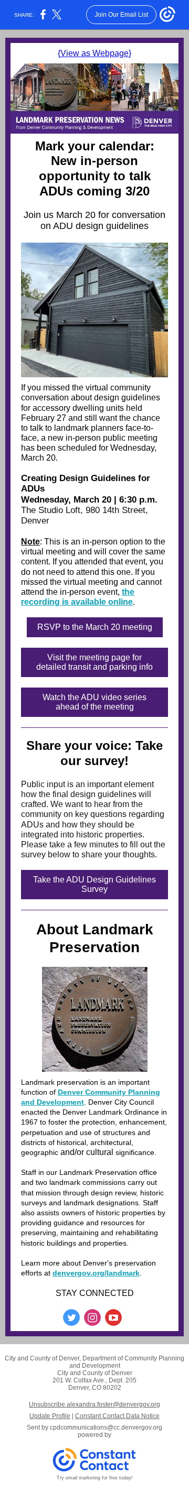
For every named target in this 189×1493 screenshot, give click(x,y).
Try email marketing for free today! (95, 1477)
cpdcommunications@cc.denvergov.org (106, 1427)
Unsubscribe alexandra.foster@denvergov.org (94, 1404)
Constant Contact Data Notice (117, 1416)
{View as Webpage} (94, 53)
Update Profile (49, 1416)
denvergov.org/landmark (96, 1273)
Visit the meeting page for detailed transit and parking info (94, 662)
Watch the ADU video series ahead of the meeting (94, 702)
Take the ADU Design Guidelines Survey (94, 884)
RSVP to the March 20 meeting (94, 627)
